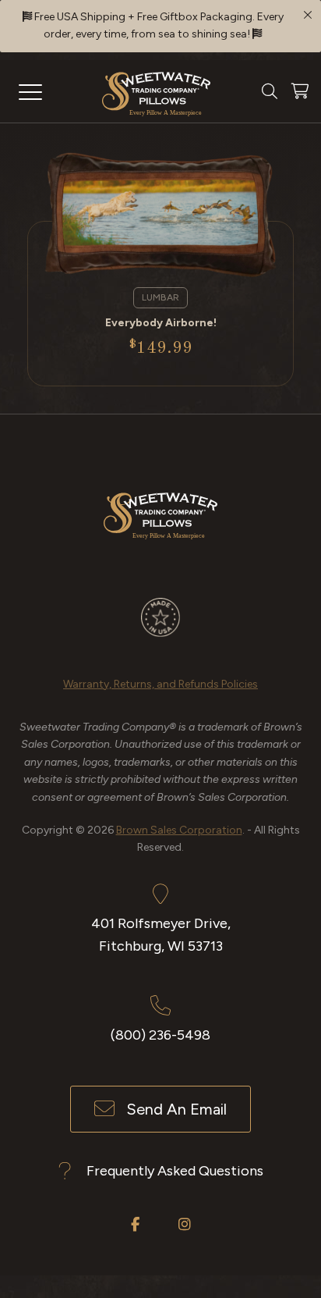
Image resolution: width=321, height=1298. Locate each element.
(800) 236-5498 (160, 1035)
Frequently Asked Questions (174, 1170)
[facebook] (135, 1224)
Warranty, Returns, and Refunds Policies (160, 684)
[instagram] (184, 1224)
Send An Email (176, 1109)
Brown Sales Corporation (179, 830)
